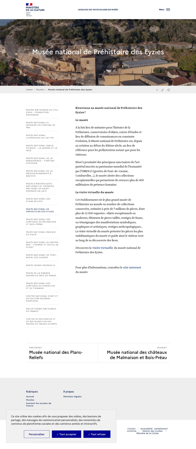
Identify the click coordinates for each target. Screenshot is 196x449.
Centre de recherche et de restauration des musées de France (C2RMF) (41, 321)
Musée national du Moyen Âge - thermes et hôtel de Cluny (42, 244)
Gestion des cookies (152, 431)
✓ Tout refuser (97, 434)
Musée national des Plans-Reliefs (38, 199)
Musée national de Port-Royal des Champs (41, 256)
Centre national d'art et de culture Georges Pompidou (42, 298)
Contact (131, 428)
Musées (30, 399)
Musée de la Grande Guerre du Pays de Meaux (41, 274)
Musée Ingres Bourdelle (40, 265)
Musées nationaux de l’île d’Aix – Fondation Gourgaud (42, 112)
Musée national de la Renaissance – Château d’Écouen (40, 160)
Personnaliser (37, 434)
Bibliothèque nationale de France (41, 309)
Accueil (30, 396)
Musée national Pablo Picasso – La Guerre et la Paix (41, 148)
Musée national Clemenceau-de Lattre (40, 136)
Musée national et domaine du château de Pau (40, 125)
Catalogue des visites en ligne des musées (98, 9)
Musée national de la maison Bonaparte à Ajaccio (39, 173)
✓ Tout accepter (66, 434)
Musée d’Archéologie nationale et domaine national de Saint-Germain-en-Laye (40, 187)
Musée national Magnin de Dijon (41, 233)
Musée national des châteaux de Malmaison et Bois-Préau (41, 221)
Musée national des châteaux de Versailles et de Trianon (40, 285)
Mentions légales (72, 396)
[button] (168, 90)
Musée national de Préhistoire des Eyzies (40, 210)
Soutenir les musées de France (38, 404)
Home (29, 89)
